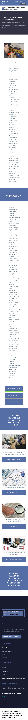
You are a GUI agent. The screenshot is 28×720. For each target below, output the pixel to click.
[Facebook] (2, 3)
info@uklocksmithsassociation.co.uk (13, 678)
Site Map (4, 697)
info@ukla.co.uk (19, 1)
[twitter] (2, 623)
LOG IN (23, 4)
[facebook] (5, 623)
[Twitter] (5, 3)
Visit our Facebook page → (11, 636)
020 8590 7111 (7, 1)
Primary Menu (24, 8)
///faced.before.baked (11, 693)
